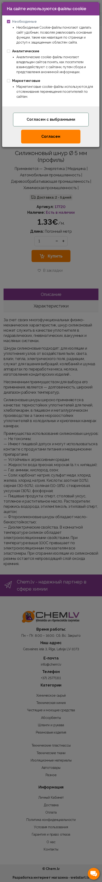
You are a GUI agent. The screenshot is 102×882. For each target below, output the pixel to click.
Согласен (50, 136)
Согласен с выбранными (51, 119)
